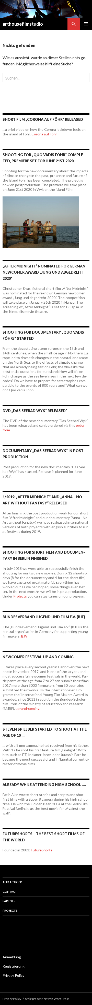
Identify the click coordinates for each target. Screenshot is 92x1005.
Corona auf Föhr (44, 134)
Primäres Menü (86, 24)
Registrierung (14, 966)
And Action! (12, 882)
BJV (24, 636)
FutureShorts (41, 850)
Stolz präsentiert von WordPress (47, 999)
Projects (20, 596)
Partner (9, 901)
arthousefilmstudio (23, 24)
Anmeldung (12, 957)
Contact (10, 891)
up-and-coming (28, 708)
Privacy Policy (13, 975)
